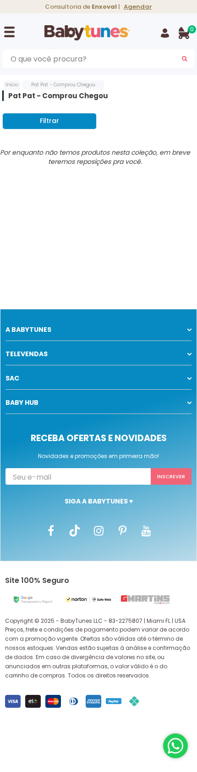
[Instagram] (98, 530)
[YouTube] (146, 530)
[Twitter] (75, 530)
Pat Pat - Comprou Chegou (63, 84)
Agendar (138, 6)
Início (11, 84)
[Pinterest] (122, 530)
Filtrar (49, 120)
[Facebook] (51, 530)
